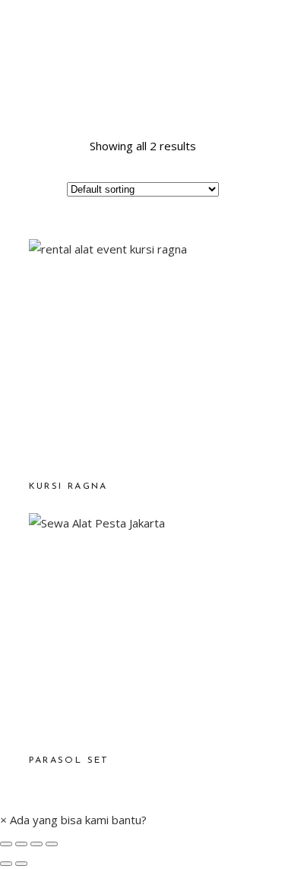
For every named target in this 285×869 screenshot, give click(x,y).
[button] (73, 819)
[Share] (21, 844)
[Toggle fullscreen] (36, 844)
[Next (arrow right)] (21, 863)
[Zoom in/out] (52, 844)
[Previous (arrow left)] (6, 863)
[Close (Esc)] (6, 844)
